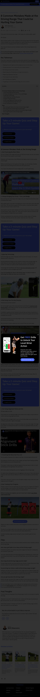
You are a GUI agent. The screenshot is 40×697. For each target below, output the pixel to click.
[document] (20, 348)
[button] (38, 334)
